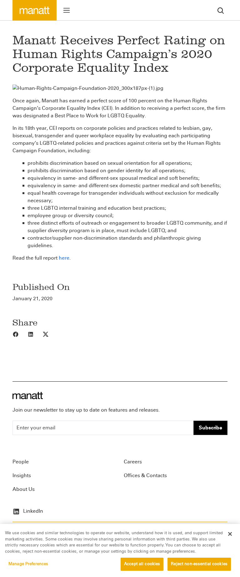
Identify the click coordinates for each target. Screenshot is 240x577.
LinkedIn (32, 511)
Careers (133, 462)
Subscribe (210, 428)
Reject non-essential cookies (199, 563)
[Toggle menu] (66, 10)
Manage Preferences (28, 563)
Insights (21, 475)
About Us (23, 489)
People (20, 462)
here (64, 258)
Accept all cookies (142, 563)
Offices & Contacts (145, 475)
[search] (221, 10)
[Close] (230, 534)
